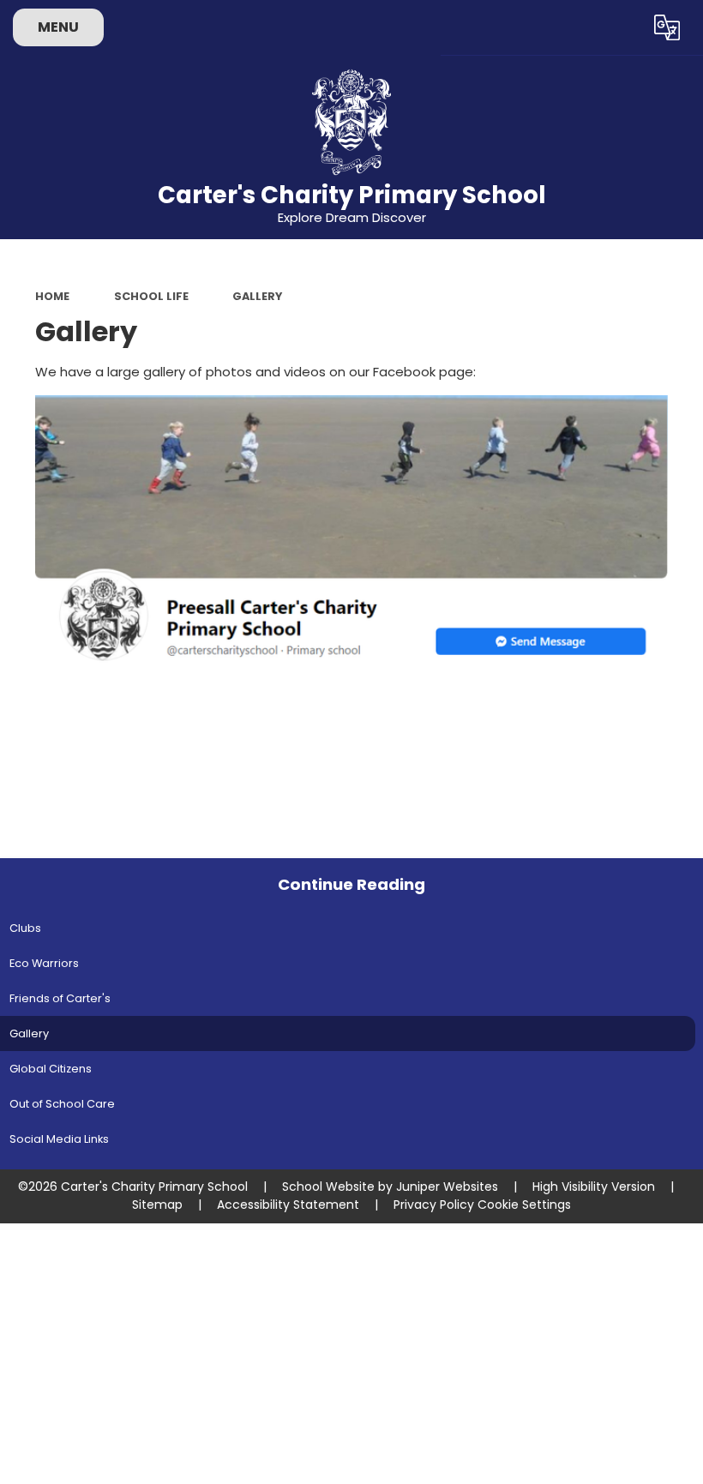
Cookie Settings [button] (524, 1204)
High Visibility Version (593, 1186)
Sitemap (157, 1204)
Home (52, 296)
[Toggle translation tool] (666, 27)
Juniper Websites (447, 1186)
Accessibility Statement (288, 1204)
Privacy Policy (434, 1204)
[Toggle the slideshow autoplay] (686, 298)
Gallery (257, 296)
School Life (151, 296)
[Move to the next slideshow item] (686, 383)
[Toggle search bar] (620, 27)
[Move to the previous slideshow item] (686, 341)
